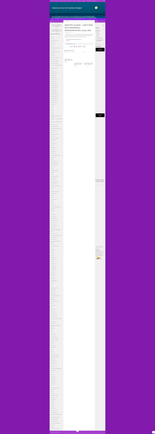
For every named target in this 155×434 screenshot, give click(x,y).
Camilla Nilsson (53, 143)
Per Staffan (68, 32)
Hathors (52, 195)
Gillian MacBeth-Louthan (54, 191)
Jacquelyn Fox (53, 214)
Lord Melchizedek (53, 280)
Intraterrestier (53, 208)
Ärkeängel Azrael (53, 77)
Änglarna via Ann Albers (54, 57)
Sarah (52, 372)
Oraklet (52, 330)
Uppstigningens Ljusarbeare (55, 417)
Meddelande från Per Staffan (55, 295)
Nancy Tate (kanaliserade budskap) (56, 318)
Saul (52, 374)
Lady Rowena (53, 263)
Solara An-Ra (53, 389)
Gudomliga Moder (53, 193)
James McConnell (53, 220)
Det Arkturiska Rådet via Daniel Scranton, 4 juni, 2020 (78, 64)
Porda (52, 343)
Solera (52, 391)
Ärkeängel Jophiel (53, 85)
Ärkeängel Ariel (53, 75)
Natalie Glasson (53, 321)
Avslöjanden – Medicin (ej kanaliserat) (56, 118)
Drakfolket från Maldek (54, 170)
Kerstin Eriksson (53, 237)
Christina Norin (53, 153)
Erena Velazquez (53, 178)
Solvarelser (52, 393)
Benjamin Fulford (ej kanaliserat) (56, 128)
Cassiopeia (52, 149)
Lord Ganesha (53, 274)
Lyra (51, 284)
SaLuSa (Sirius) (53, 362)
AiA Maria (52, 42)
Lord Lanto (52, 276)
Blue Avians (53, 136)
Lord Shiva (52, 282)
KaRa (52, 231)
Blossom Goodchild (54, 134)
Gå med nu (68, 40)
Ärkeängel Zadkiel (53, 102)
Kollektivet (52, 244)
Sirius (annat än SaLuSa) (54, 387)
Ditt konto (97, 36)
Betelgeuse (52, 132)
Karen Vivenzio (53, 233)
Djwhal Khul (53, 166)
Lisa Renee (52, 265)
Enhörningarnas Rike (54, 176)
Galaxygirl (52, 187)
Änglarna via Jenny (54, 59)
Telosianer (52, 406)
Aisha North (53, 44)
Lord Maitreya (53, 278)
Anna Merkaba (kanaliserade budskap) (56, 65)
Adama (52, 38)
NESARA (52, 323)
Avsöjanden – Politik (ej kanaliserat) (56, 121)
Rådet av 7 (52, 353)
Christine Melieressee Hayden (55, 155)
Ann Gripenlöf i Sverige (54, 63)
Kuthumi (52, 255)
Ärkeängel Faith (53, 81)
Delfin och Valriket (53, 164)
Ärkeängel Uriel (53, 100)
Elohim (52, 174)
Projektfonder (53, 345)
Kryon (52, 251)
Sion (52, 385)
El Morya (52, 172)
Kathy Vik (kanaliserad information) (56, 235)
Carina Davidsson (53, 147)
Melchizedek (53, 299)
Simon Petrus (53, 383)
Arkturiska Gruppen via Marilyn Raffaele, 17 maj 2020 (68, 60)
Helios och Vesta (53, 199)
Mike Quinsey (53, 305)
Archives (97, 43)
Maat (52, 286)
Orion (52, 332)
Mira (51, 307)
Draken (52, 168)
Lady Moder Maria (53, 257)
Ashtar (52, 110)
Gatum (52, 189)
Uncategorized (53, 410)
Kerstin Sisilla (53, 239)
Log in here (73, 43)
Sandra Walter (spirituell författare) (56, 368)
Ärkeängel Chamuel (54, 79)
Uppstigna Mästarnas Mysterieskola (56, 414)
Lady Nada (52, 259)
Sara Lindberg (53, 370)
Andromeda (53, 53)
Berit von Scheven (53, 130)
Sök (103, 25)
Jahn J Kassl (53, 216)
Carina (52, 145)
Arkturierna (67, 21)
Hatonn (52, 197)
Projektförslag (53, 347)
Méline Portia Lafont (54, 301)
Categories (97, 27)
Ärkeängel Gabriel (53, 83)
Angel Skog (53, 55)
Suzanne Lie (53, 397)
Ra (51, 349)
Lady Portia (52, 261)
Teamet (52, 404)
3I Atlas (52, 36)
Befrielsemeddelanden (54, 126)
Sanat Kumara (53, 366)
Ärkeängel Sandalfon (54, 98)
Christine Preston (53, 157)
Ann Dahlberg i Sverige (54, 61)
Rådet (52, 351)
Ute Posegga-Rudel (54, 419)
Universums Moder (54, 412)
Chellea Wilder (53, 151)
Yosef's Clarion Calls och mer (55, 428)
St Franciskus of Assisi (54, 395)
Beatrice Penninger (54, 124)
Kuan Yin (52, 253)
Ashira (52, 108)
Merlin (52, 303)
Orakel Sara (53, 328)
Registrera (98, 34)
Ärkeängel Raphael (54, 96)
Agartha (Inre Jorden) (54, 40)
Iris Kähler (52, 210)
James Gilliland (53, 218)
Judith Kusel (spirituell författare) (55, 229)
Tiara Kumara (53, 408)
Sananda (52, 364)
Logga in (97, 32)
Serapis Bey (53, 376)
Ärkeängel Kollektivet (54, 87)
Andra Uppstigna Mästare (54, 51)
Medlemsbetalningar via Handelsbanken (100, 40)
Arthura (52, 106)
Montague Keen (53, 316)
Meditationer (53, 297)
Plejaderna (52, 341)
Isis (51, 212)
